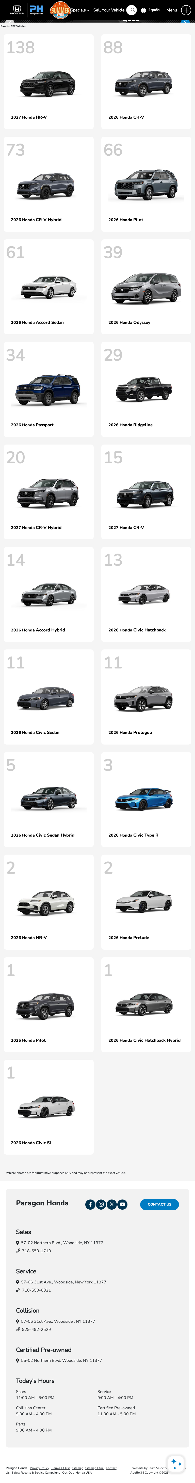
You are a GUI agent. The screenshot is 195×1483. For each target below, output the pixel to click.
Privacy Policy (39, 1468)
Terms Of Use (60, 1468)
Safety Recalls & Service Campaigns (36, 1473)
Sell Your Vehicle (109, 10)
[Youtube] (122, 1204)
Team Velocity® (159, 1468)
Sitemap (77, 1468)
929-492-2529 (36, 1329)
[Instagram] (101, 1204)
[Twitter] (112, 1204)
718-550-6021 (36, 1290)
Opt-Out (68, 1473)
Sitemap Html (94, 1468)
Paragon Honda (17, 1468)
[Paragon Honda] (38, 10)
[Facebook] (90, 1204)
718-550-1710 (36, 1251)
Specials (79, 10)
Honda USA (84, 1473)
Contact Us (159, 1204)
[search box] (131, 10)
